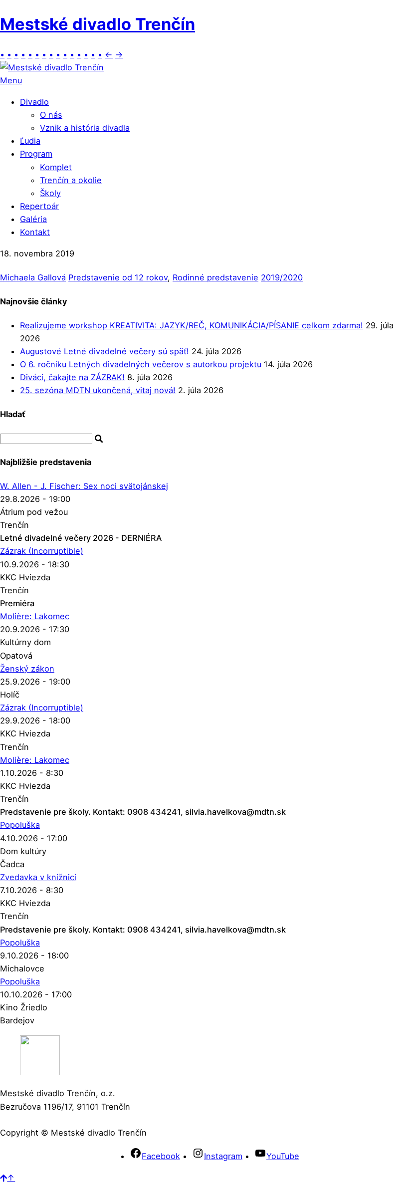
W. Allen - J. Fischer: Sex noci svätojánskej (84, 486)
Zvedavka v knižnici (38, 877)
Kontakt (35, 232)
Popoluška (20, 825)
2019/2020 (282, 277)
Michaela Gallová (33, 277)
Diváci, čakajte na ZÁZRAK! (72, 377)
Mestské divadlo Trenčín (97, 24)
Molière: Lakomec (34, 616)
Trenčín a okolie (71, 180)
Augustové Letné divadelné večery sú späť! (104, 351)
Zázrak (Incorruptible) (41, 551)
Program (36, 154)
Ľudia (30, 141)
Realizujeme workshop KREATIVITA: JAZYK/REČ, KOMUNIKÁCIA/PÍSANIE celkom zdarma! (191, 325)
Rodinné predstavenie (215, 277)
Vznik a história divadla (85, 128)
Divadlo (34, 102)
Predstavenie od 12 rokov (118, 277)
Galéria (33, 219)
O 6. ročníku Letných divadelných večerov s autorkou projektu (140, 364)
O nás (51, 115)
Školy (50, 193)
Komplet (56, 167)
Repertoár (39, 206)
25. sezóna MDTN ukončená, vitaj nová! (98, 390)
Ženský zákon (27, 669)
